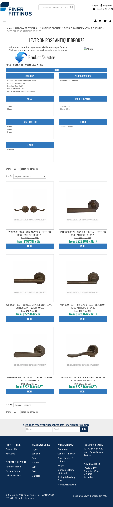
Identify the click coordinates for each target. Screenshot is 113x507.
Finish (83, 122)
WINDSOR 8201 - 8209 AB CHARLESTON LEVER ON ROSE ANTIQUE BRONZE (29, 306)
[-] (30, 103)
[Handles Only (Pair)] (30, 86)
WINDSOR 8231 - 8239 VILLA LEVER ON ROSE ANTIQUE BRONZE (29, 379)
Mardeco (36, 475)
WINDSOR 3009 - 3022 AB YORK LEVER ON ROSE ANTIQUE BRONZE (30, 233)
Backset (30, 99)
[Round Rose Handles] (83, 80)
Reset (56, 69)
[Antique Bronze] (83, 126)
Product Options (83, 75)
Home (9, 28)
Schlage (36, 453)
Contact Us (11, 449)
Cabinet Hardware (66, 453)
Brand (30, 145)
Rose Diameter (29, 122)
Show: (8, 168)
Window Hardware (67, 484)
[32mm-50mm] (83, 106)
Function (29, 75)
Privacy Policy (13, 471)
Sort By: (9, 176)
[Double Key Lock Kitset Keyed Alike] (30, 80)
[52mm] (30, 126)
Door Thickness (82, 99)
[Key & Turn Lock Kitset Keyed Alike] (30, 91)
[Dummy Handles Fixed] (30, 83)
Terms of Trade (13, 466)
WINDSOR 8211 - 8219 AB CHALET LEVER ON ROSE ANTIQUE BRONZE (82, 306)
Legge (35, 449)
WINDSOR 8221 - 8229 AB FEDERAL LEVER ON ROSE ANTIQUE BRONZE (83, 233)
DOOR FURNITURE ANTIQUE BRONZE (83, 28)
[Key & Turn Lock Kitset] (30, 88)
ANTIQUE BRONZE (51, 28)
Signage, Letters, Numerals (66, 471)
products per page (29, 168)
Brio (34, 458)
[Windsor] (30, 149)
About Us (10, 453)
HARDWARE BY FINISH (26, 28)
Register (107, 5)
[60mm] (30, 109)
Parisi (34, 471)
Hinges (61, 465)
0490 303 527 (95, 449)
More (29, 246)
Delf (34, 466)
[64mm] (30, 132)
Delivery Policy (13, 475)
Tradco (35, 462)
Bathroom (63, 449)
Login (95, 5)
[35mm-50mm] (83, 109)
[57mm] (30, 106)
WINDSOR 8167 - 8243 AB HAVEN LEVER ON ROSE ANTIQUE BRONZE (83, 379)
